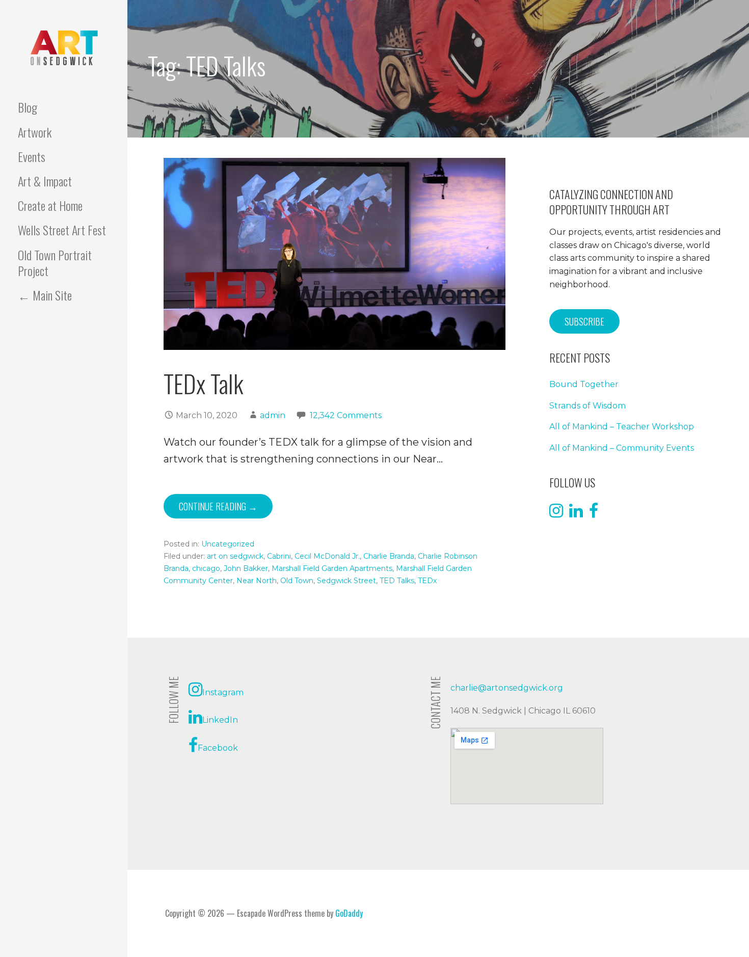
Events (31, 156)
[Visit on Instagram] (556, 513)
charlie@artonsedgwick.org (506, 688)
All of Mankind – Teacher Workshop (621, 426)
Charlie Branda (388, 556)
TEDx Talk (204, 383)
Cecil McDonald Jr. (327, 556)
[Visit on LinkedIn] (576, 513)
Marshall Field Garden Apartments (332, 568)
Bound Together (584, 384)
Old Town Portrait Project (55, 262)
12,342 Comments (346, 415)
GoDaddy (349, 913)
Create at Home (50, 205)
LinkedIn (220, 720)
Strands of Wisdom (587, 406)
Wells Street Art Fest (62, 230)
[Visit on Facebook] (593, 513)
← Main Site (45, 295)
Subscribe (584, 321)
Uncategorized (227, 544)
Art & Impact (45, 181)
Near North (256, 580)
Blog (27, 107)
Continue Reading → (218, 506)
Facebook (218, 748)
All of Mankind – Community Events (621, 448)
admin (272, 415)
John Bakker (246, 568)
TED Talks (397, 580)
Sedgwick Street (346, 580)
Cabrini (279, 556)
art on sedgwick (235, 556)
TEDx (427, 580)
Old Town (296, 580)
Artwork (34, 132)
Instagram (223, 692)
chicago (206, 568)
